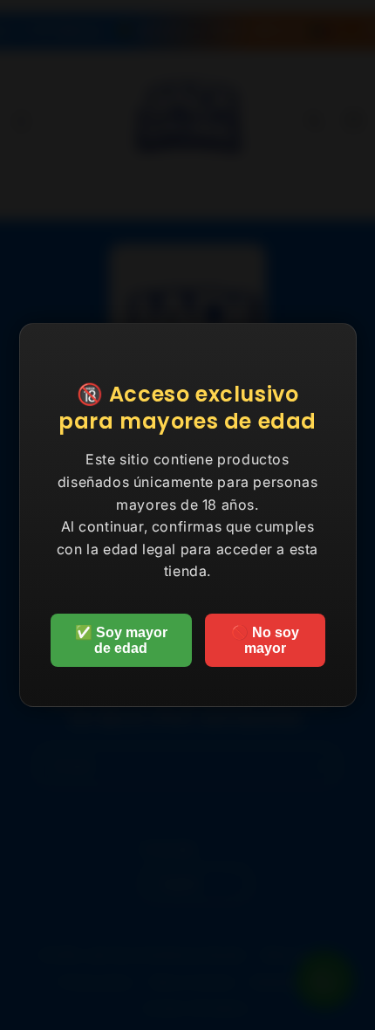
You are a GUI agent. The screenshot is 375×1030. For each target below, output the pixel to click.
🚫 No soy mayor (265, 640)
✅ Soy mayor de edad (121, 640)
